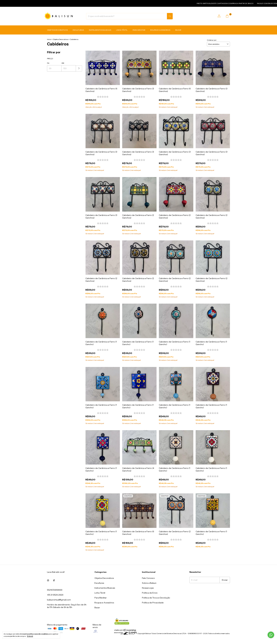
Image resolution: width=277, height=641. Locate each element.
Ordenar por (212, 40)
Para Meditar (139, 30)
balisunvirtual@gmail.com (59, 599)
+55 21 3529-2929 (55, 595)
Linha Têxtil (122, 30)
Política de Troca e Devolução (156, 597)
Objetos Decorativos (57, 30)
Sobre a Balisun (149, 583)
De (48, 63)
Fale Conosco (148, 578)
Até (62, 63)
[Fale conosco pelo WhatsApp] (271, 635)
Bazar (178, 30)
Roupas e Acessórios (160, 30)
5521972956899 (54, 590)
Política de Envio (150, 593)
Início (49, 39)
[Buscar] (170, 16)
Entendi (30, 636)
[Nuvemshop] (125, 631)
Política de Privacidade (153, 602)
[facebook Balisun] (54, 580)
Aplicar (79, 68)
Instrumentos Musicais (100, 30)
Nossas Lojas (148, 588)
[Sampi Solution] (125, 634)
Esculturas (78, 30)
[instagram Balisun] (48, 580)
